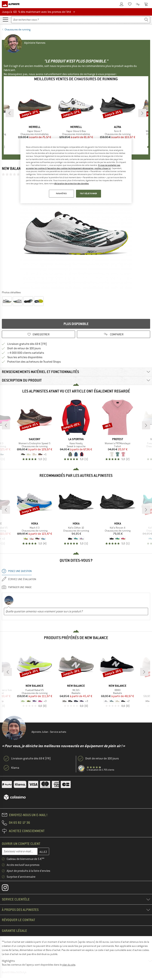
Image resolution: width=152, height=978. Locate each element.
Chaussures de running (17, 29)
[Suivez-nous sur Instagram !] (8, 888)
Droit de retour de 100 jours (24, 348)
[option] (76, 233)
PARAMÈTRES (61, 193)
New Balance (13, 168)
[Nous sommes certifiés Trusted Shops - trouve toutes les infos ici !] (81, 768)
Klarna (15, 768)
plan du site (68, 964)
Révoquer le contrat (18, 920)
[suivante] (142, 113)
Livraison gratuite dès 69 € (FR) (27, 344)
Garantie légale (14, 930)
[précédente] (10, 113)
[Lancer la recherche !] (146, 19)
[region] (76, 170)
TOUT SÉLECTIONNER (88, 193)
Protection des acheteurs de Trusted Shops (34, 362)
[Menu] (5, 19)
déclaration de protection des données (71, 183)
